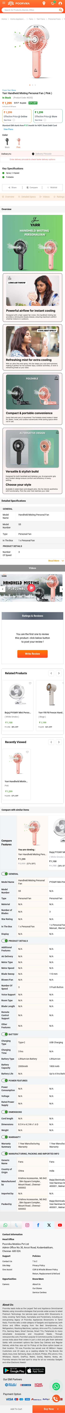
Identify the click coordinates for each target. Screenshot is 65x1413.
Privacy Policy (38, 1265)
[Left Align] (61, 10)
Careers (5, 1284)
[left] (51, 673)
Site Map (6, 1265)
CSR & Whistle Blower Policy (45, 1269)
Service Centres (39, 1292)
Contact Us (7, 1261)
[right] (59, 673)
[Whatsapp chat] (55, 1386)
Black (7, 147)
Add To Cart (16, 1409)
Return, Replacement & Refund (46, 1273)
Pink (18, 147)
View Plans (8, 129)
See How (9, 120)
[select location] (45, 3)
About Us (36, 1284)
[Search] (39, 3)
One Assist (7, 1269)
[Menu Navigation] (4, 3)
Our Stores (37, 1288)
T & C (34, 1261)
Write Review (32, 653)
